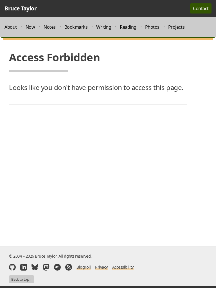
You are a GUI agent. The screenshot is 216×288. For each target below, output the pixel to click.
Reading (128, 27)
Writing (103, 27)
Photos (152, 27)
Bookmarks (76, 27)
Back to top (21, 279)
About (10, 27)
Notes (50, 27)
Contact (201, 8)
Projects (176, 27)
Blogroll (83, 267)
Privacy (101, 267)
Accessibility (123, 267)
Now (30, 27)
